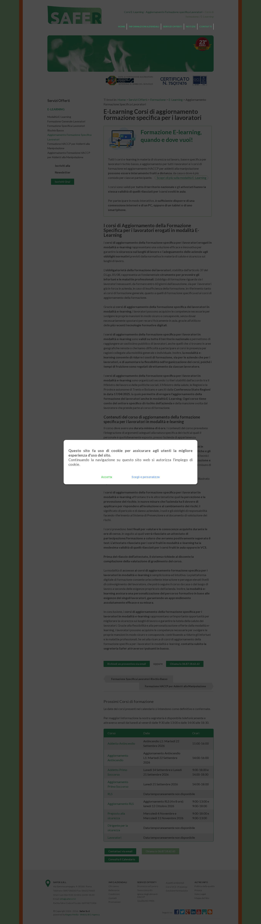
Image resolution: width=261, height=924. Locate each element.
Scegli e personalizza (146, 477)
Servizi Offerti (172, 26)
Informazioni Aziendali (144, 26)
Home (121, 26)
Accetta (106, 477)
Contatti (205, 26)
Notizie (191, 26)
